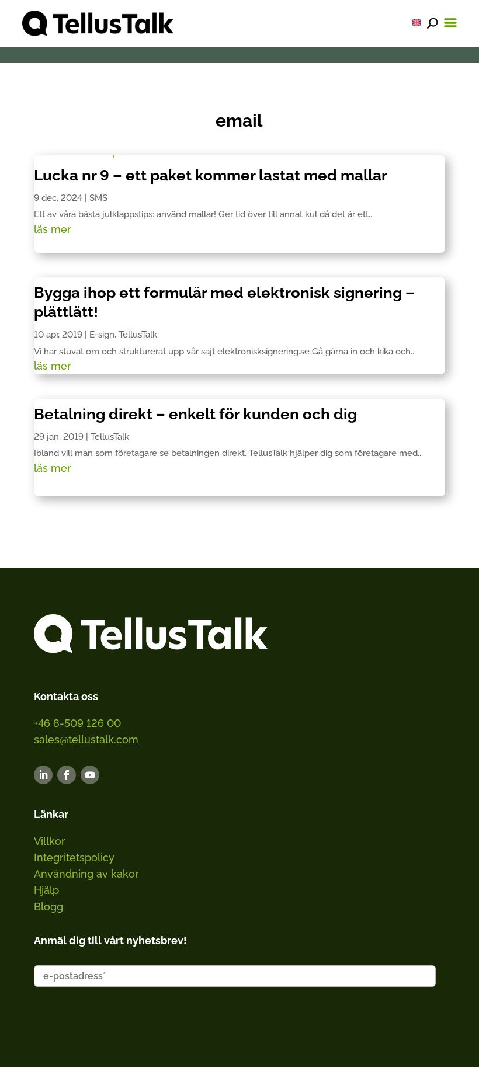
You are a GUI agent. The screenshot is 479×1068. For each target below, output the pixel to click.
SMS (98, 198)
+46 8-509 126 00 (77, 723)
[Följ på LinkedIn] (43, 775)
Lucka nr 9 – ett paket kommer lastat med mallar (210, 175)
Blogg (48, 906)
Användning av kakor (86, 874)
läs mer (52, 229)
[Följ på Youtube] (90, 775)
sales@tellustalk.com (86, 739)
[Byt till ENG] (416, 22)
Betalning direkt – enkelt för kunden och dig (195, 414)
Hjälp (46, 890)
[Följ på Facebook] (66, 775)
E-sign (101, 334)
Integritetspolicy (74, 857)
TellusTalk (138, 334)
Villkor (49, 841)
